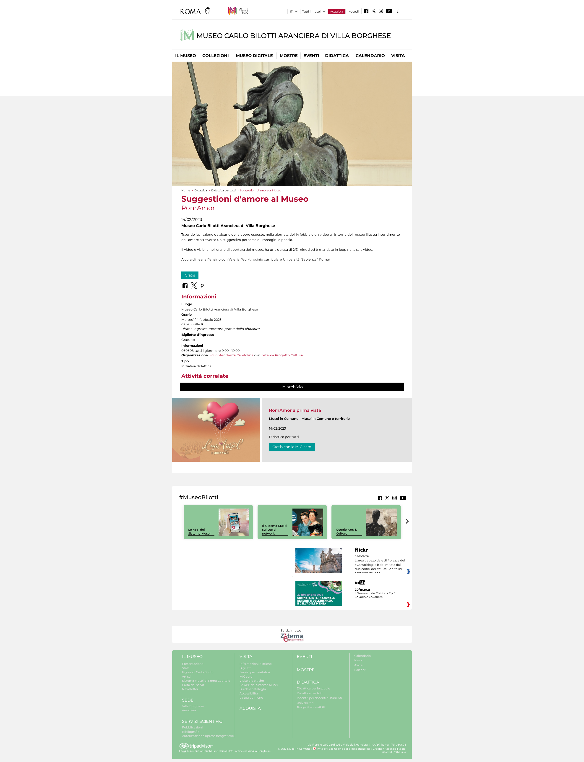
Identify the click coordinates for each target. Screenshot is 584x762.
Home (185, 190)
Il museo (185, 55)
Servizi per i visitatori (255, 672)
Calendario (370, 55)
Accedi (354, 11)
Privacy (321, 748)
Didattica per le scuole (313, 688)
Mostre (289, 55)
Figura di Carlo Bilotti (198, 672)
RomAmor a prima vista (295, 410)
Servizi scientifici (202, 721)
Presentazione (192, 663)
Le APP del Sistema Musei (199, 531)
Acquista (336, 11)
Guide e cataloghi (253, 689)
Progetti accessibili (311, 707)
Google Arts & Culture (346, 531)
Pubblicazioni (192, 727)
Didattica (337, 55)
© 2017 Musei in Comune (294, 748)
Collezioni (215, 55)
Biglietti (246, 668)
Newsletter (190, 689)
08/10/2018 (380, 565)
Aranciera (189, 710)
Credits (377, 748)
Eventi (311, 55)
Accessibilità (249, 693)
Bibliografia (190, 731)
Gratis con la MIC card (291, 447)
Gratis (190, 275)
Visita (398, 55)
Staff (185, 668)
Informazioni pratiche (256, 663)
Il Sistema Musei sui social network (274, 529)
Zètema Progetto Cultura (282, 355)
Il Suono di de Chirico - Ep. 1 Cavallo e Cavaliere (375, 595)
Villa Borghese (193, 706)
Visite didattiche (252, 680)
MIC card (246, 676)
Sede (187, 700)
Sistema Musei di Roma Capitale (206, 680)
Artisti (186, 676)
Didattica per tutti (223, 190)
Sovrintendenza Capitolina (231, 355)
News (358, 660)
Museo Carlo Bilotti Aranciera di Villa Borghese (293, 35)
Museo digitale (254, 55)
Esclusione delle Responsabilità (349, 748)
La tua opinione (251, 697)
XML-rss (400, 752)
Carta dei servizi (194, 685)
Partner (359, 670)
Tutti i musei (311, 11)
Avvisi (358, 665)
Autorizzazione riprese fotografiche (208, 736)
